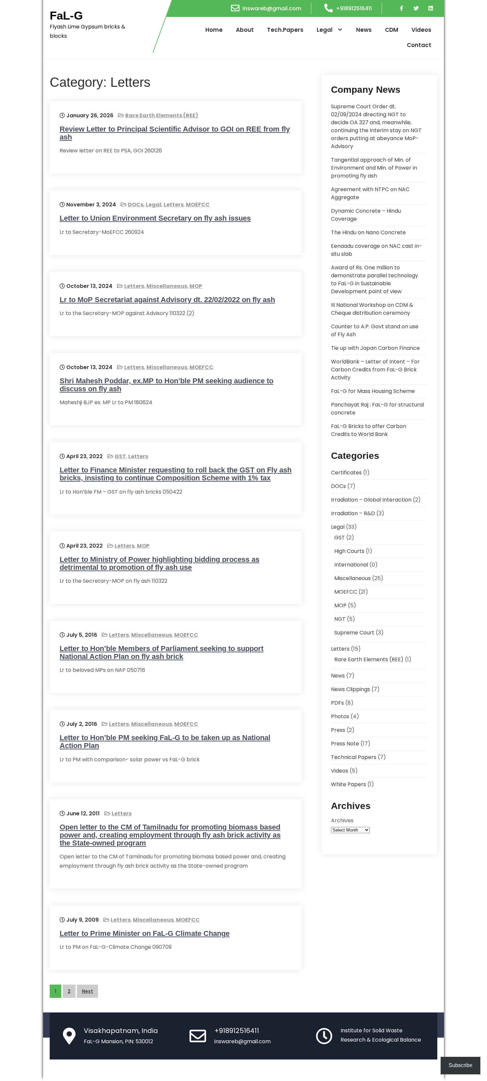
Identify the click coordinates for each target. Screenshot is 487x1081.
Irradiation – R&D (353, 513)
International (351, 564)
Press (338, 730)
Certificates (346, 472)
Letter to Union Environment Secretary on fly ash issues (155, 218)
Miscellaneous (166, 286)
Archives (342, 820)
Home (214, 30)
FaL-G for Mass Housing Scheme (373, 391)
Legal (325, 30)
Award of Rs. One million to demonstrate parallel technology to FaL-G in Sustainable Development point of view (374, 279)
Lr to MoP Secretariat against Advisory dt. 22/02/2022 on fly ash (167, 300)
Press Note (345, 743)
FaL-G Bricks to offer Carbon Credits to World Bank (368, 430)
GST (120, 456)
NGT (340, 619)
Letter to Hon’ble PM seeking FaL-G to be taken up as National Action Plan (165, 741)
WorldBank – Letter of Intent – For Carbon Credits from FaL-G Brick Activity (375, 369)
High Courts (349, 551)
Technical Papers (353, 757)
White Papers (348, 784)
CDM (391, 30)
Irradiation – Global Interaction (371, 500)
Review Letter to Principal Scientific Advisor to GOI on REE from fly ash (175, 133)
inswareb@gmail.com (272, 8)
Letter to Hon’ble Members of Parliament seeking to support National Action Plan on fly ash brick (161, 652)
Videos (421, 30)
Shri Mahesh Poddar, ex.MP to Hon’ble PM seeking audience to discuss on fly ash (166, 385)
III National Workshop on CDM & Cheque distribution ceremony (372, 309)
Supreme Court (354, 632)
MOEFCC (198, 204)
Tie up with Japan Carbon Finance (375, 348)
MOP (195, 286)
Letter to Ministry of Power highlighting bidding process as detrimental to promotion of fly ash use (159, 563)
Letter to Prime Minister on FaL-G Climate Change (145, 933)
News (364, 30)
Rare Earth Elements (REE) (161, 115)
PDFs (337, 703)
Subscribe (460, 1065)
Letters (174, 204)
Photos (340, 716)
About (245, 30)
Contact (419, 45)
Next (87, 991)
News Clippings (350, 689)
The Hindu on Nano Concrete (368, 232)
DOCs (135, 204)
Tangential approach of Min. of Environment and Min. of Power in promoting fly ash (374, 168)
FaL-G (66, 15)
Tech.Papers (285, 30)
